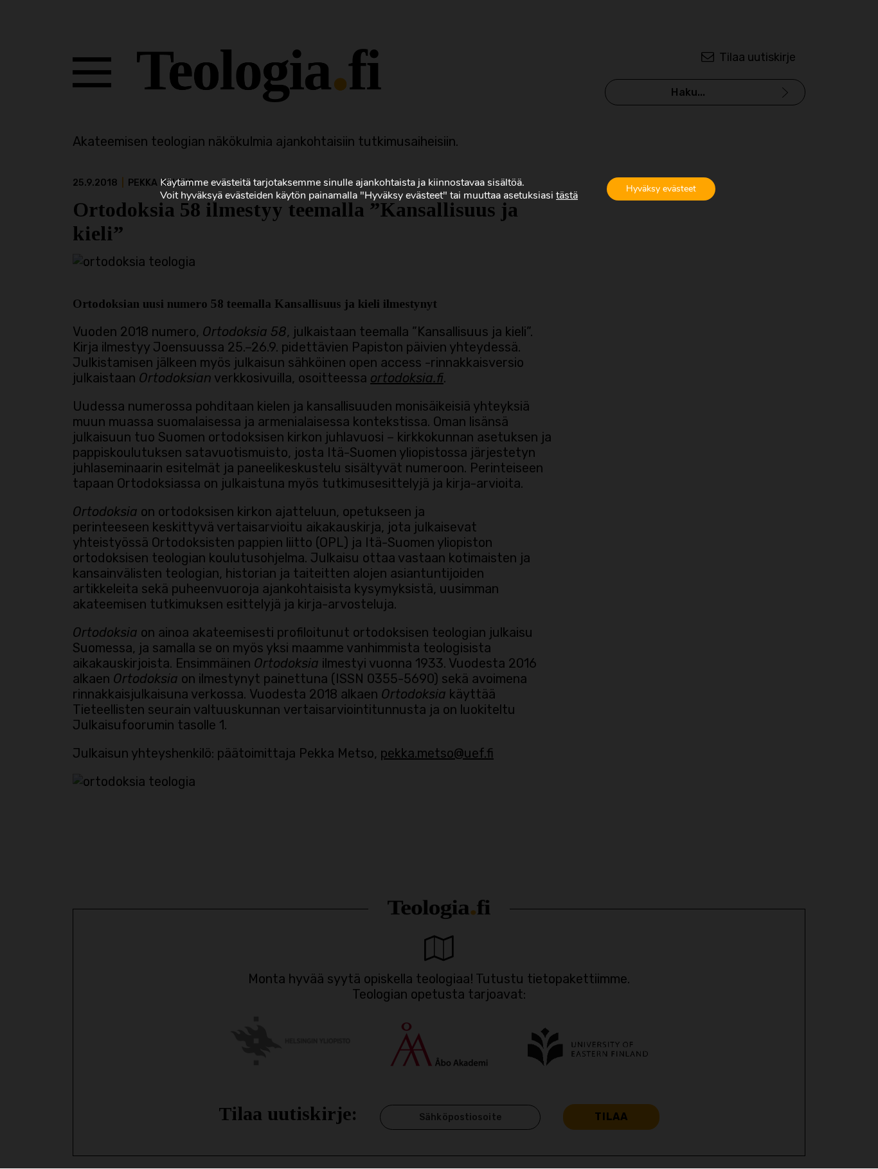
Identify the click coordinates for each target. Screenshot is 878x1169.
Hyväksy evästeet (661, 189)
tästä (567, 195)
